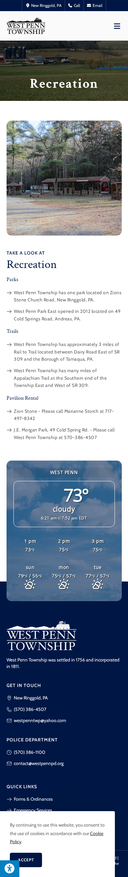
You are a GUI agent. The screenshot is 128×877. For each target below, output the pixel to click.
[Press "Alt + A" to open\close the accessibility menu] (9, 868)
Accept (26, 859)
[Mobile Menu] (117, 26)
